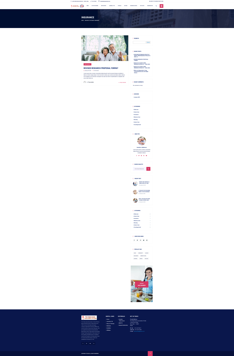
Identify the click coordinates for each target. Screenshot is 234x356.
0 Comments (96, 70)
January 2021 (137, 97)
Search (136, 38)
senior (141, 258)
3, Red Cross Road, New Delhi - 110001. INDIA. (80, 1)
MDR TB (120, 323)
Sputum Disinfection (123, 325)
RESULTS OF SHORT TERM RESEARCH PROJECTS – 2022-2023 (142, 63)
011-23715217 (94, 1)
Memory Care (137, 117)
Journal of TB (110, 321)
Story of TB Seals (110, 323)
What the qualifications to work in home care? (144, 199)
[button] (156, 6)
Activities (109, 328)
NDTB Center (103, 5)
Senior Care (136, 122)
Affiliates (109, 330)
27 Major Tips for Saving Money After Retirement (144, 191)
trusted (146, 258)
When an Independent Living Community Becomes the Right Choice (141, 71)
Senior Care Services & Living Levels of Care (144, 182)
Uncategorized (137, 124)
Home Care (136, 112)
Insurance (87, 64)
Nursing (136, 119)
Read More (123, 82)
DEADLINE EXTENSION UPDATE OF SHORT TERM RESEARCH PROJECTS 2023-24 (142, 55)
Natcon (125, 5)
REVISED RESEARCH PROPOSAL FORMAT (101, 68)
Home (88, 5)
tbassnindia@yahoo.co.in (105, 1)
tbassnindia (91, 82)
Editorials (109, 325)
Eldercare (136, 109)
